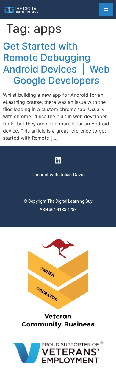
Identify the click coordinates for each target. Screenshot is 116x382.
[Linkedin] (58, 160)
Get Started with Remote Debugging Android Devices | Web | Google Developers (56, 63)
